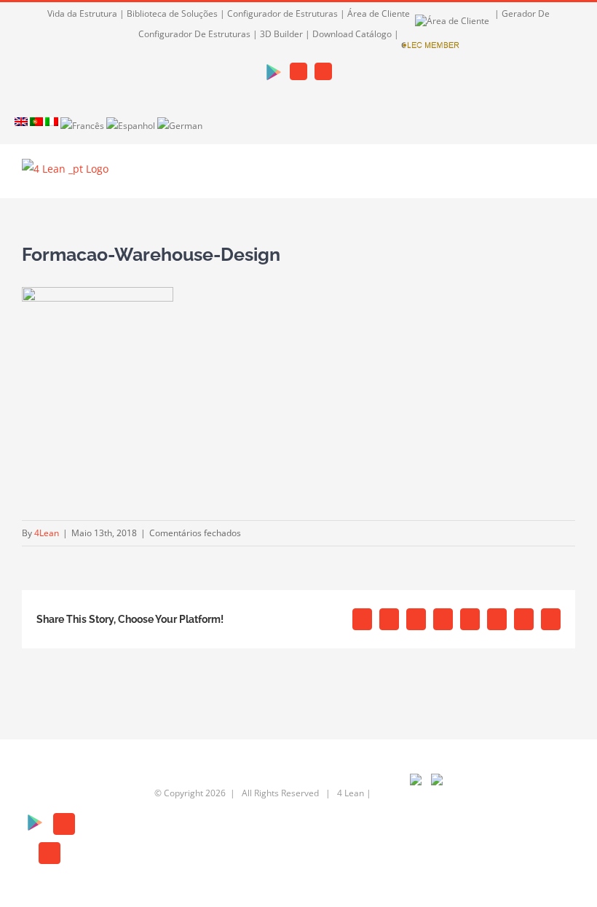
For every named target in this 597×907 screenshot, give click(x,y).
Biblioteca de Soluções (172, 13)
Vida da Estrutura (82, 13)
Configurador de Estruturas (282, 13)
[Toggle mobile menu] (569, 176)
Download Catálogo (352, 34)
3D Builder (281, 34)
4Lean (46, 533)
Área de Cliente (379, 13)
